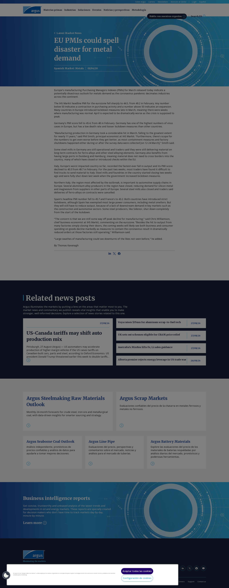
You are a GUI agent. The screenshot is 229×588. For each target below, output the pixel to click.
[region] (92, 574)
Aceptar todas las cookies (137, 571)
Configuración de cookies (137, 578)
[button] (6, 575)
